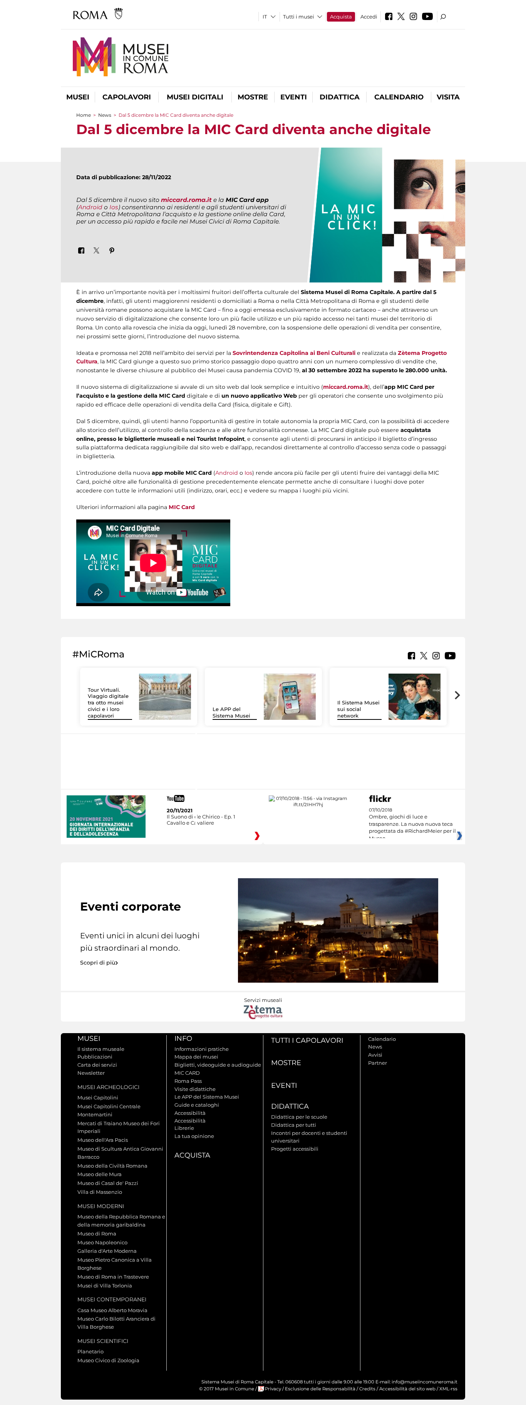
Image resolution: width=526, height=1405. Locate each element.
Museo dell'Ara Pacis (102, 1140)
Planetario (90, 1351)
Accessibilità (190, 1113)
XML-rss (448, 1389)
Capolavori (126, 97)
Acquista (341, 16)
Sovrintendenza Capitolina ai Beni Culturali (294, 353)
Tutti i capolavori (307, 1040)
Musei (77, 97)
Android (91, 207)
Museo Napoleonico (102, 1242)
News (104, 115)
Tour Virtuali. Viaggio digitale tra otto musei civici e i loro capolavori (108, 703)
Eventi (293, 97)
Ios (113, 207)
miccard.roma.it (186, 199)
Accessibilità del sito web (407, 1389)
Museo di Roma (96, 1233)
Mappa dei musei (196, 1057)
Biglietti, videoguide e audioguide (217, 1065)
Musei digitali (195, 97)
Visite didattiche (195, 1089)
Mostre (253, 97)
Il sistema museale (100, 1049)
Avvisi (375, 1055)
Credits (367, 1389)
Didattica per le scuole (299, 1117)
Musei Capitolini (97, 1097)
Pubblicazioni (94, 1057)
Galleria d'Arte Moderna (107, 1251)
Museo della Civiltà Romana (112, 1166)
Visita (448, 97)
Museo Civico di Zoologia (108, 1360)
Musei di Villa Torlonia (104, 1285)
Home (83, 115)
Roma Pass (188, 1081)
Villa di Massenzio (99, 1192)
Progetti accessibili (294, 1149)
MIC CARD (187, 1073)
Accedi (368, 16)
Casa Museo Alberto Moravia (112, 1310)
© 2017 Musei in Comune (226, 1389)
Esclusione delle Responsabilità (320, 1389)
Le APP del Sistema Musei (231, 712)
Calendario (399, 97)
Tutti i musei (298, 16)
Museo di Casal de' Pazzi (107, 1183)
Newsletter (91, 1073)
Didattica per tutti (293, 1125)
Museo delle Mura (99, 1174)
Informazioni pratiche (201, 1049)
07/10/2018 (412, 824)
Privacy (273, 1389)
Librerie (184, 1128)
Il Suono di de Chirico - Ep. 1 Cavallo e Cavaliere (201, 819)
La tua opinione (194, 1136)
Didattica (340, 97)
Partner (377, 1063)
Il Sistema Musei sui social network (358, 709)
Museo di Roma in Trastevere (113, 1277)
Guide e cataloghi (196, 1105)
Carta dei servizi (97, 1065)
